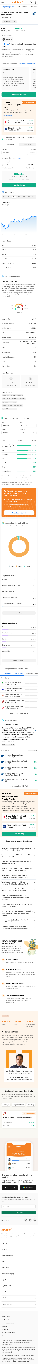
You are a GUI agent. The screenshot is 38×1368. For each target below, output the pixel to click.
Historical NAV (22, 7)
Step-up (22, 429)
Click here (5, 44)
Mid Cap (9, 17)
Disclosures (5, 1320)
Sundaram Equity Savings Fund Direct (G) (16, 762)
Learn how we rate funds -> (27, 63)
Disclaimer (5, 1329)
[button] (19, 1245)
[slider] (8, 161)
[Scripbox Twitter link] (25, 1220)
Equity (3, 17)
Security (4, 1326)
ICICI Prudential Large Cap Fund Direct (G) (14, 701)
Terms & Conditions (8, 1323)
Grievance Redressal (8, 1332)
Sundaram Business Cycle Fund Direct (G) (14, 756)
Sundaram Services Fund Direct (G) (16, 780)
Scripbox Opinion (8, 7)
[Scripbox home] (17, 2)
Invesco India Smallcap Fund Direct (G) (13, 689)
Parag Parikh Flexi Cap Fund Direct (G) (13, 683)
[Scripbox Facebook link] (29, 1220)
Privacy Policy (6, 1316)
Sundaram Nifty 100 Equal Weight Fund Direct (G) (14, 774)
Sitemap (4, 1336)
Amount (4, 149)
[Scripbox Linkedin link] (34, 1220)
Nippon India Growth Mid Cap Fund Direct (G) (14, 707)
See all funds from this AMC (18, 786)
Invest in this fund (19, 95)
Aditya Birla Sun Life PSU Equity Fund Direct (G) (13, 695)
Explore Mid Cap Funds (18, 713)
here (27, 1361)
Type (3, 422)
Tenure (4, 429)
